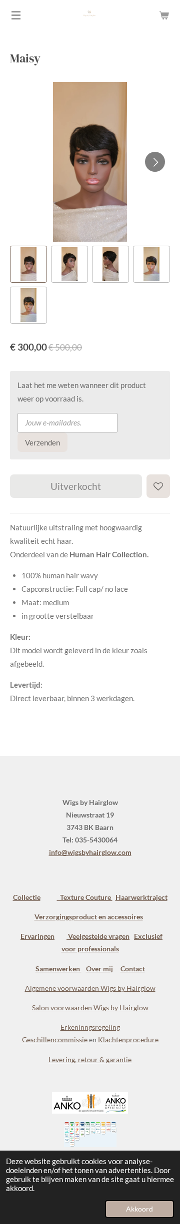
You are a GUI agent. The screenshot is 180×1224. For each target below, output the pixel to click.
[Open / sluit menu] (16, 15)
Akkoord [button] (139, 1209)
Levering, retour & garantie (90, 1059)
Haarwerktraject (142, 897)
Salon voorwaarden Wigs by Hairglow (90, 1007)
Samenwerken (59, 968)
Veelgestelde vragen (98, 936)
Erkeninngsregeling (90, 1027)
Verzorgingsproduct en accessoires (88, 916)
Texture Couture (84, 897)
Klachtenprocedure (128, 1039)
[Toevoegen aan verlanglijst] (158, 486)
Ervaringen (37, 936)
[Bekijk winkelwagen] (164, 15)
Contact (132, 968)
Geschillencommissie (55, 1039)
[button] (28, 264)
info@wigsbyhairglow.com (90, 852)
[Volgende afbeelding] (155, 162)
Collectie (26, 897)
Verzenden (42, 442)
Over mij (99, 968)
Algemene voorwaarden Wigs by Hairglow (90, 988)
